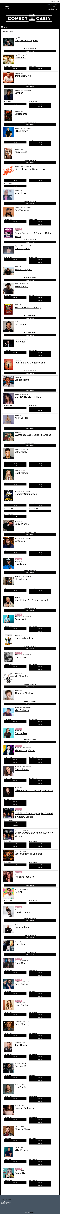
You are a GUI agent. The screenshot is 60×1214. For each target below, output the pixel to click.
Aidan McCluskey (24, 693)
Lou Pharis (20, 1087)
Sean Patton (21, 984)
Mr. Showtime (22, 676)
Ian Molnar (20, 324)
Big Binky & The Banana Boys (30, 169)
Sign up (53, 1)
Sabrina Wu (21, 1066)
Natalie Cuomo (22, 912)
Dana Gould (21, 963)
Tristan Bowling (23, 75)
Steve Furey (21, 579)
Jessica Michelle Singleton (29, 853)
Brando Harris (22, 379)
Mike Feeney (21, 1150)
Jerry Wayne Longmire (26, 40)
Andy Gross (21, 151)
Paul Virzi (20, 341)
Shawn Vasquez (23, 269)
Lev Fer (19, 92)
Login (57, 1)
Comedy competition (26, 493)
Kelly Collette (22, 417)
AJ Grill (18, 891)
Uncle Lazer (21, 657)
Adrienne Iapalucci (24, 876)
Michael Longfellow (25, 750)
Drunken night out (24, 638)
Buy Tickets (30, 51)
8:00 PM (15, 68)
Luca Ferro (20, 57)
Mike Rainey (21, 130)
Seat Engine (32, 1212)
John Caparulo (22, 248)
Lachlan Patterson (24, 1108)
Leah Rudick (21, 1005)
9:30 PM (40, 107)
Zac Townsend (22, 210)
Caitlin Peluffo (22, 769)
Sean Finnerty (22, 1024)
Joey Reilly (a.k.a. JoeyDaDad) (31, 600)
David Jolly (20, 563)
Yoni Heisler (21, 193)
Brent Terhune (22, 927)
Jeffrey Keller (21, 451)
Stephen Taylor (22, 1129)
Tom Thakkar (21, 1045)
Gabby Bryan (22, 472)
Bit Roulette (21, 113)
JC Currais (20, 540)
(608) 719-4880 (6, 1199)
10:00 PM (15, 825)
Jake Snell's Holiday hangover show (34, 790)
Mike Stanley (21, 286)
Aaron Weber (22, 619)
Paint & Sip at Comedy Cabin (30, 362)
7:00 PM (15, 104)
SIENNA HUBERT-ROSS (28, 396)
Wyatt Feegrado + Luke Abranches (33, 434)
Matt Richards (22, 710)
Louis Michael (22, 523)
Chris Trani (20, 944)
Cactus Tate (21, 733)
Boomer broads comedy (28, 307)
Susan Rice (21, 1173)
